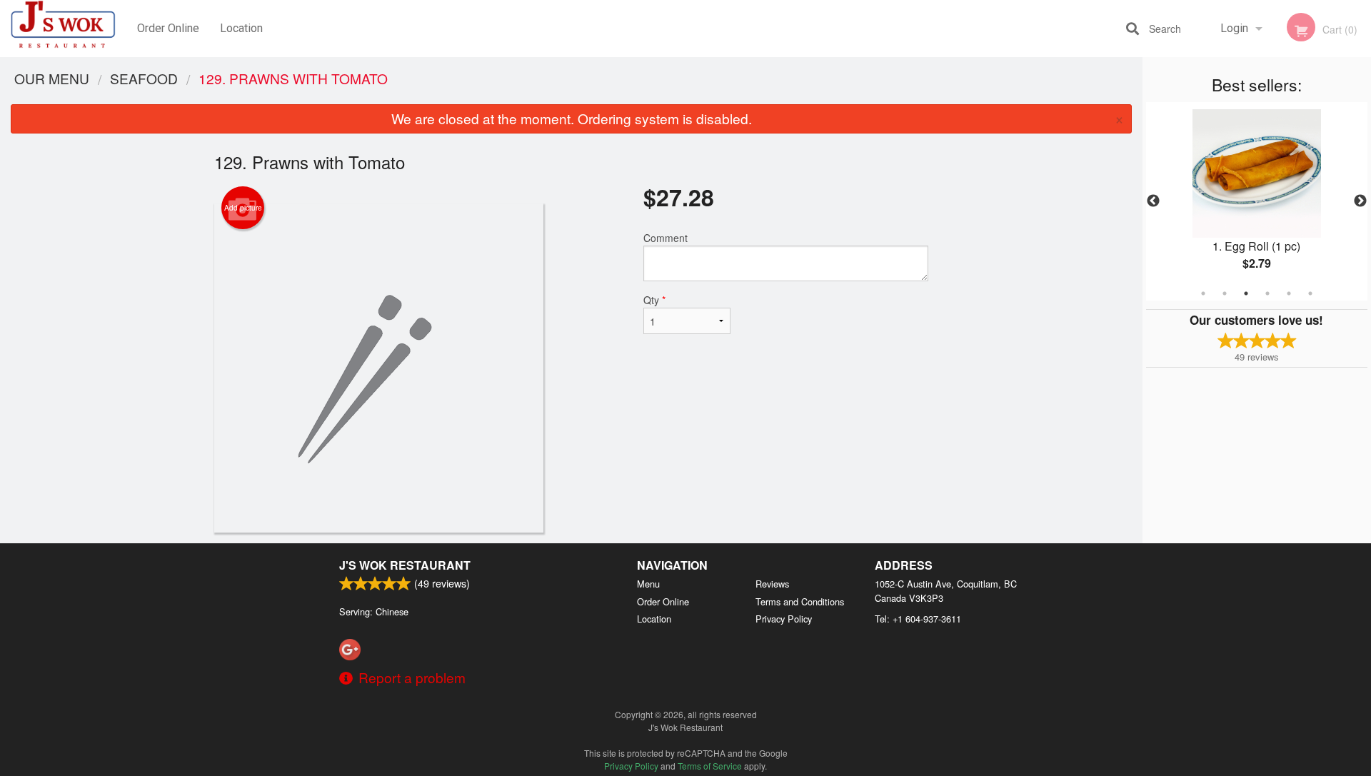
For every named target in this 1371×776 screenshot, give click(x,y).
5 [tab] (1289, 293)
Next (1360, 201)
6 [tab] (1310, 293)
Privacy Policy (783, 618)
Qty (654, 300)
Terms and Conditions (799, 601)
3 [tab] (1246, 293)
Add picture (243, 208)
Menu (648, 583)
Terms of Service (710, 766)
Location (241, 28)
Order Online (168, 28)
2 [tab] (1224, 293)
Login (1234, 28)
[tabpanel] (1257, 201)
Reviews (772, 583)
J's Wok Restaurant (405, 565)
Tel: (918, 618)
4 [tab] (1267, 293)
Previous (1153, 201)
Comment (665, 238)
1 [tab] (1203, 293)
